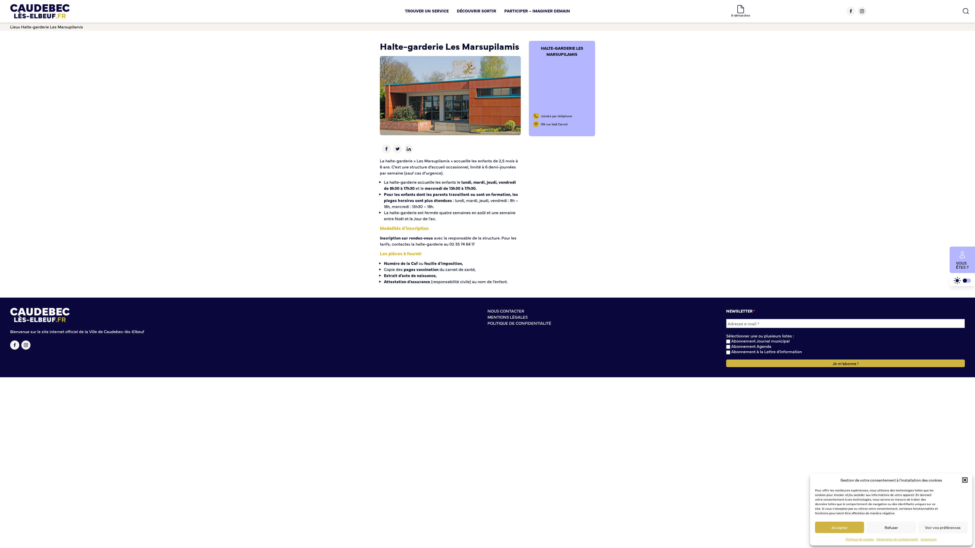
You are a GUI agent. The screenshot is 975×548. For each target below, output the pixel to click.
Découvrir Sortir (476, 10)
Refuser (891, 527)
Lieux (15, 26)
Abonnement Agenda (750, 346)
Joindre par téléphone (556, 116)
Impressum (929, 539)
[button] (964, 480)
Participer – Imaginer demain (537, 10)
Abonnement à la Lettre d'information (766, 351)
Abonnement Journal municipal (760, 341)
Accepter (840, 527)
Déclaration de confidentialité (897, 539)
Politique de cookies (860, 539)
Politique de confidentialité (519, 323)
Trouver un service (427, 10)
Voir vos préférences (943, 527)
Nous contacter (506, 311)
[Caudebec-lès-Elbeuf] (40, 11)
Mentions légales (508, 317)
